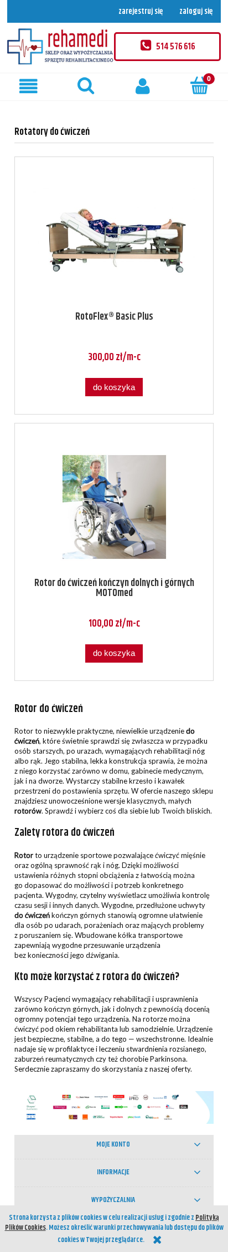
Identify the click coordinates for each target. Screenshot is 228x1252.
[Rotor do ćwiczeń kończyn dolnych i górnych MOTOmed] (114, 507)
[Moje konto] (142, 86)
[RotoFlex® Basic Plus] (114, 240)
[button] (28, 86)
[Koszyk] (199, 85)
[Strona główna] (60, 46)
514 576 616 (175, 47)
